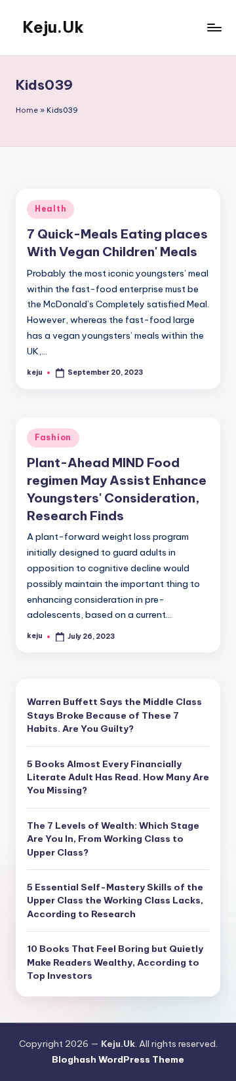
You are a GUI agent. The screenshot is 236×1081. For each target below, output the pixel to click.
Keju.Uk (53, 27)
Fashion (53, 437)
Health (50, 209)
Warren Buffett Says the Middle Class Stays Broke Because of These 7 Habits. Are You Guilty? (114, 715)
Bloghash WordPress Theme (118, 1059)
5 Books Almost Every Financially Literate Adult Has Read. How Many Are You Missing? (118, 777)
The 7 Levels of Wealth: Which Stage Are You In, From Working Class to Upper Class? (113, 839)
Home (27, 110)
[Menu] (213, 27)
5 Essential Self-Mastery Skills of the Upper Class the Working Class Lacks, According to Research (115, 900)
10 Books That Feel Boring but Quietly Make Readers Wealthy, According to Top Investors (115, 962)
